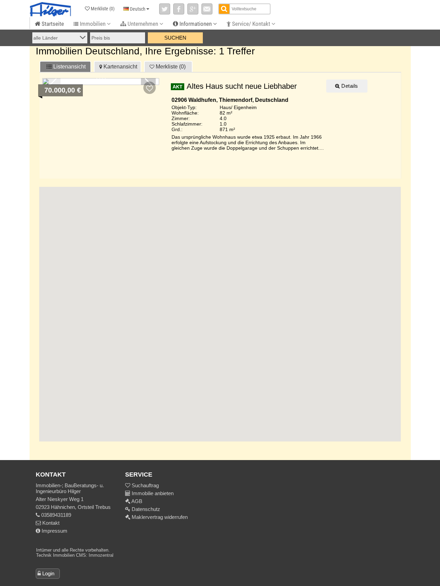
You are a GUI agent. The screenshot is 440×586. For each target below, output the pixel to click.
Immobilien (92, 23)
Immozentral (101, 555)
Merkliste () (170, 67)
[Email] (206, 8)
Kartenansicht (120, 67)
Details (349, 86)
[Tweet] (164, 8)
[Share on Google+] (192, 8)
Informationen (195, 23)
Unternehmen (143, 23)
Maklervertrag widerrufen (159, 517)
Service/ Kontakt (251, 23)
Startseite (52, 23)
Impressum (53, 531)
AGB (136, 501)
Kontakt (50, 523)
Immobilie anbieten (153, 493)
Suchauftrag (144, 485)
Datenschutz (145, 509)
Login (48, 573)
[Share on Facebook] (178, 8)
